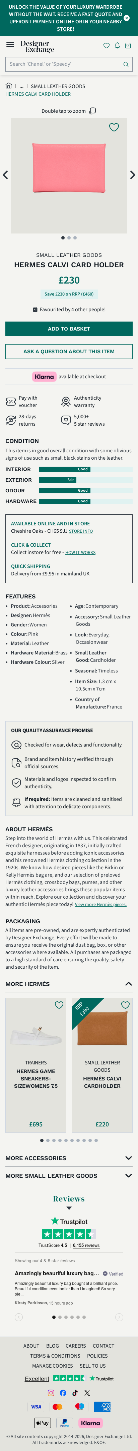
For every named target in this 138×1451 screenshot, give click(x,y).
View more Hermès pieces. (101, 904)
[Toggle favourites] (108, 45)
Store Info (81, 531)
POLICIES (97, 1356)
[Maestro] (80, 1407)
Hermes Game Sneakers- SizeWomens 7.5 (36, 1078)
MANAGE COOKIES (52, 1366)
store (65, 29)
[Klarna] (91, 1423)
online (65, 21)
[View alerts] (119, 46)
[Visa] (36, 1407)
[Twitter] (87, 1392)
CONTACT (104, 1346)
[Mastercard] (58, 1407)
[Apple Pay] (42, 1423)
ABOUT (31, 1346)
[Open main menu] (10, 46)
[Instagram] (51, 1392)
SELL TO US (93, 1366)
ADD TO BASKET (69, 329)
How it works (80, 552)
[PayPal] (65, 1423)
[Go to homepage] (37, 47)
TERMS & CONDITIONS (55, 1356)
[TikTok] (75, 1392)
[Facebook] (63, 1392)
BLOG (52, 1346)
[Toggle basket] (129, 45)
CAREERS (76, 1346)
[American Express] (102, 1407)
